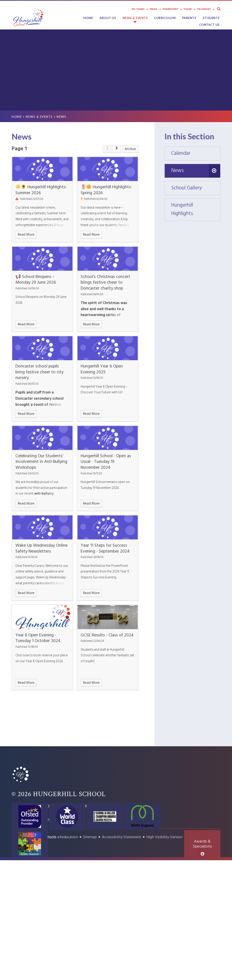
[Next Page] (116, 149)
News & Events (39, 116)
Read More (26, 235)
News (61, 116)
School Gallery (195, 188)
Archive (130, 149)
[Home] (21, 783)
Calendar (195, 153)
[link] (107, 149)
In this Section (189, 136)
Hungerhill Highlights (195, 209)
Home (17, 116)
